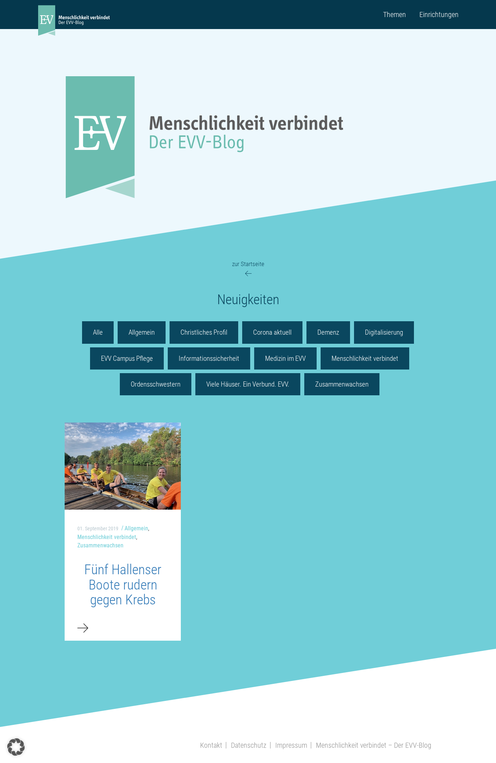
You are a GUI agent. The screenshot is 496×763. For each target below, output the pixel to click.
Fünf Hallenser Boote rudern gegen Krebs (122, 585)
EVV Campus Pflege (127, 358)
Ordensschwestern (155, 384)
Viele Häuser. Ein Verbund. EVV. (247, 384)
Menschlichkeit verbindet (365, 358)
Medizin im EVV (285, 358)
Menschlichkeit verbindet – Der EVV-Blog (373, 745)
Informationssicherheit (209, 358)
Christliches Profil (203, 332)
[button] (16, 747)
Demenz (328, 332)
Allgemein (142, 332)
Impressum (291, 745)
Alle (98, 332)
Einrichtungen (439, 14)
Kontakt (211, 745)
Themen (394, 14)
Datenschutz (249, 745)
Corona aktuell (272, 332)
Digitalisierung (384, 332)
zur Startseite (248, 264)
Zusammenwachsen (342, 384)
